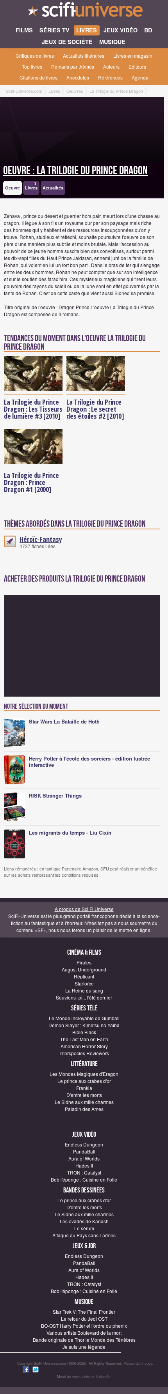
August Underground (84, 969)
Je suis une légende (84, 1346)
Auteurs (111, 66)
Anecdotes (77, 77)
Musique (84, 1302)
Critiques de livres (35, 55)
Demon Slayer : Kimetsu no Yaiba (84, 1025)
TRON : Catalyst (84, 1172)
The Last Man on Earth (84, 1039)
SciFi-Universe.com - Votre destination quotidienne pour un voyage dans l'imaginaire (84, 11)
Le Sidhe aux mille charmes (84, 1102)
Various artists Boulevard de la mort (84, 1332)
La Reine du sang (84, 990)
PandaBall (84, 1151)
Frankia (84, 1087)
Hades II (84, 1165)
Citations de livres (38, 77)
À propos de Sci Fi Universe (84, 909)
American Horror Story (84, 1046)
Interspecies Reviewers (84, 1053)
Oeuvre (12, 188)
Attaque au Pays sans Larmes (84, 1235)
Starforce (84, 983)
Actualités (53, 188)
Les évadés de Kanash (84, 1221)
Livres (31, 186)
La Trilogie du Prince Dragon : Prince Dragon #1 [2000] (31, 482)
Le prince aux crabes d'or (84, 1080)
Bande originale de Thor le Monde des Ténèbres (84, 1339)
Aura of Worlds (84, 1158)
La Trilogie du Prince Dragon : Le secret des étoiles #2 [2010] (95, 408)
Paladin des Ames (84, 1109)
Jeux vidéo (84, 1134)
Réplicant (84, 976)
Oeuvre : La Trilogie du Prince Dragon (75, 171)
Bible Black (84, 1032)
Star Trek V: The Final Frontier (84, 1311)
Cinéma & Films (84, 952)
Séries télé (84, 1008)
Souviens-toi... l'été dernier (84, 997)
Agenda (140, 77)
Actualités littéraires (83, 55)
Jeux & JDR (84, 1246)
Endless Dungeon (84, 1144)
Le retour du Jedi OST (84, 1318)
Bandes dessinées (84, 1190)
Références (110, 77)
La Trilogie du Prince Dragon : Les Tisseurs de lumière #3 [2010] (33, 408)
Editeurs (137, 66)
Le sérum (84, 1228)
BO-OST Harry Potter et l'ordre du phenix (84, 1325)
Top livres (32, 66)
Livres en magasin (132, 55)
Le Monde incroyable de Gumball (84, 1018)
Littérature (84, 1064)
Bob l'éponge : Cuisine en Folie (84, 1179)
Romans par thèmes (72, 66)
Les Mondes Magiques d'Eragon (84, 1073)
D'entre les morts (84, 1094)
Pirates (84, 962)
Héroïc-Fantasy (41, 539)
